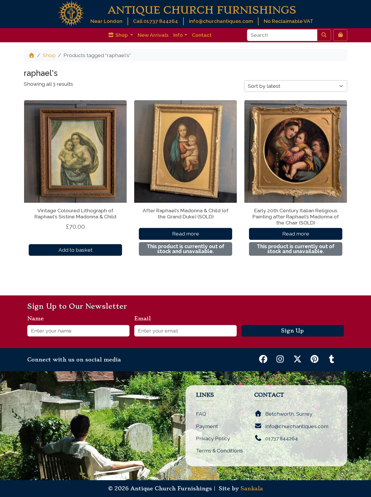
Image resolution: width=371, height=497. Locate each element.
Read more (185, 234)
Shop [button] (121, 35)
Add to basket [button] (75, 250)
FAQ (201, 414)
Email (144, 318)
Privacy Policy (213, 438)
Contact (202, 35)
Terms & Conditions (219, 450)
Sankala (252, 488)
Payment (207, 426)
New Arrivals (153, 35)
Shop (49, 55)
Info (178, 35)
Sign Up (292, 331)
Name (37, 318)
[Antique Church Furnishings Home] (71, 13)
